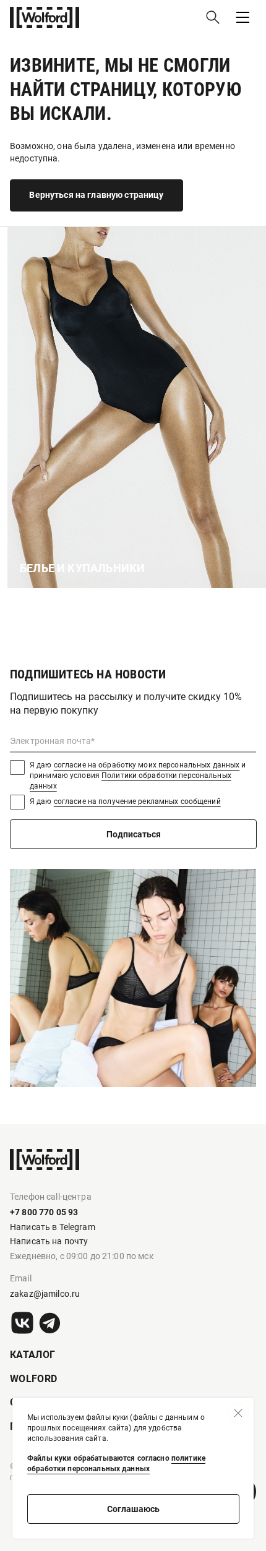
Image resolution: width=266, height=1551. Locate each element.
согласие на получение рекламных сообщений (137, 801)
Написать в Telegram (52, 1227)
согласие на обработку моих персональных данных (147, 765)
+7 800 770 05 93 (44, 1212)
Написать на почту (49, 1241)
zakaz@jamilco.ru (45, 1294)
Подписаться (133, 834)
